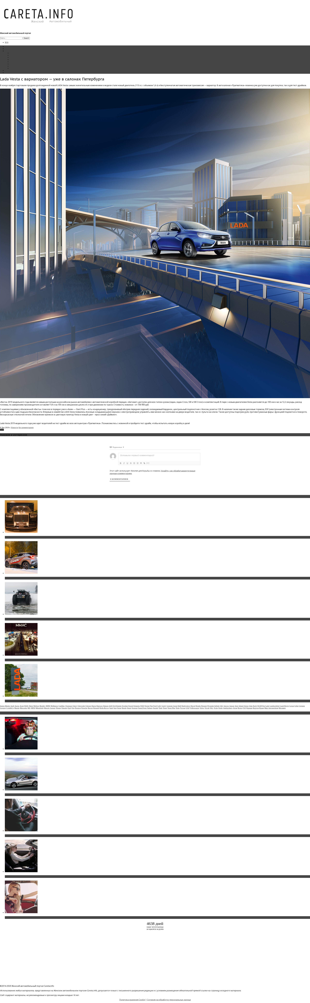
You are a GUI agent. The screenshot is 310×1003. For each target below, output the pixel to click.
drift (110, 706)
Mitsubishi (39, 708)
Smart (129, 708)
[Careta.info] (38, 26)
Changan (68, 706)
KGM (260, 706)
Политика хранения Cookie (132, 999)
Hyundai (210, 706)
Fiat (151, 706)
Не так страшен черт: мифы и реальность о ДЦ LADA (31, 701)
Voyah (207, 708)
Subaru (149, 708)
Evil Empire (117, 706)
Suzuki (155, 708)
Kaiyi (255, 706)
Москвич (282, 708)
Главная (8, 46)
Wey (211, 708)
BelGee (36, 706)
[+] (148, 463)
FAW (142, 706)
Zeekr (220, 708)
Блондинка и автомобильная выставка (24, 917)
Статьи (8, 49)
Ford (155, 706)
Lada (2, 430)
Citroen (88, 706)
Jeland (241, 706)
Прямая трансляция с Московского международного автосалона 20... (38, 660)
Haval (193, 706)
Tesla (178, 708)
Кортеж (256, 708)
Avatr (22, 706)
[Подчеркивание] (127, 463)
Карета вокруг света (18, 64)
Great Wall (177, 706)
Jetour (246, 706)
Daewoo (99, 706)
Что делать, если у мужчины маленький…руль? (28, 835)
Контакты (9, 70)
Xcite (216, 708)
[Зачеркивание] (130, 463)
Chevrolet (81, 706)
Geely (164, 706)
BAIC (26, 706)
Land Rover (284, 706)
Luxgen (3, 708)
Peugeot (78, 708)
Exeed (130, 706)
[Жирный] (120, 463)
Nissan (58, 708)
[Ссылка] (144, 463)
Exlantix (137, 706)
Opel (69, 708)
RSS (6, 42)
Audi (12, 706)
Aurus (17, 706)
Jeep (236, 706)
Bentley (42, 706)
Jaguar (231, 706)
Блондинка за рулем (18, 62)
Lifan (296, 706)
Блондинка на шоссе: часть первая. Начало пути (28, 876)
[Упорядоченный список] (134, 463)
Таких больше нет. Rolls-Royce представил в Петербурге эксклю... (37, 537)
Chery (75, 706)
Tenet (165, 708)
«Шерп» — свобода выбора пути (21, 619)
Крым (261, 708)
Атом (235, 708)
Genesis (170, 706)
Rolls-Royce (104, 708)
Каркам (249, 708)
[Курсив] (124, 463)
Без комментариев (26, 428)
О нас (7, 73)
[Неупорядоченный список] (137, 463)
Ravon (90, 708)
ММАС (13, 68)
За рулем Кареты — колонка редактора (26, 60)
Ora (73, 708)
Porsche (84, 708)
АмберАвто (227, 708)
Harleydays (186, 706)
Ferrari (147, 706)
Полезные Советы (17, 66)
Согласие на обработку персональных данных (169, 999)
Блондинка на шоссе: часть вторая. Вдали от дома (29, 794)
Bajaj (31, 706)
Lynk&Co (10, 708)
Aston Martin (5, 706)
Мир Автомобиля (271, 708)
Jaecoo (226, 706)
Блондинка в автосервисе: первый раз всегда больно (31, 753)
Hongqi (204, 706)
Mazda (16, 708)
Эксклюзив (14, 57)
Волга (240, 708)
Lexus (291, 706)
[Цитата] (141, 463)
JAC (221, 706)
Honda (198, 706)
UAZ (188, 708)
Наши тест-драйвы (17, 55)
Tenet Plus (171, 708)
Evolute (125, 706)
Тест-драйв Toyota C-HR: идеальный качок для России (31, 578)
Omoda (64, 708)
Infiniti (216, 706)
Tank (160, 708)
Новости (13, 53)
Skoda (124, 708)
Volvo (202, 708)
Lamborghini (274, 706)
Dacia (94, 706)
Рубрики (8, 51)
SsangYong (142, 708)
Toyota (182, 708)
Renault (96, 708)
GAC (159, 706)
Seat (115, 708)
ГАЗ (244, 708)
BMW (48, 706)
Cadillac (62, 706)
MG (29, 708)
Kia (263, 706)
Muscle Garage (49, 708)
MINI (33, 708)
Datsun (105, 706)
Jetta (250, 706)
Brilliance (54, 706)
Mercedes (23, 708)
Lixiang (302, 706)
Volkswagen (194, 708)
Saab (111, 708)
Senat (119, 708)
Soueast (135, 708)
